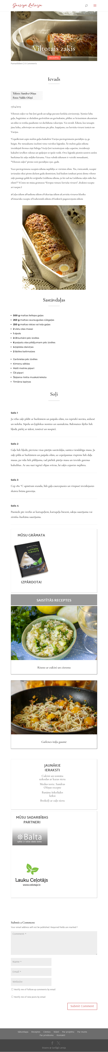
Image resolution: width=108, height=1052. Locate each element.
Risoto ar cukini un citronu (54, 667)
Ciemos (46, 1032)
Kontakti (61, 1035)
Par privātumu (47, 1035)
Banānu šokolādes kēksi (52, 794)
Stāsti (56, 1032)
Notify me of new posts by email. (30, 997)
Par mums (82, 1032)
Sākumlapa (23, 1032)
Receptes (35, 1032)
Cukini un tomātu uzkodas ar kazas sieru (52, 777)
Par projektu (68, 1032)
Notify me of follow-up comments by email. (35, 989)
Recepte (54, 58)
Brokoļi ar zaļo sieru (52, 800)
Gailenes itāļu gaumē (54, 742)
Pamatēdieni (17, 63)
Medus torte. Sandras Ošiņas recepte (52, 785)
